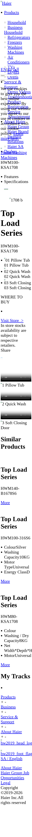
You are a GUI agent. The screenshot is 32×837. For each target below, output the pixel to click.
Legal (5, 782)
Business (15, 27)
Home (6, 152)
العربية (13, 69)
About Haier (11, 731)
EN (3, 69)
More (5, 502)
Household (17, 22)
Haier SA (16, 146)
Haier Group (12, 772)
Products (8, 697)
